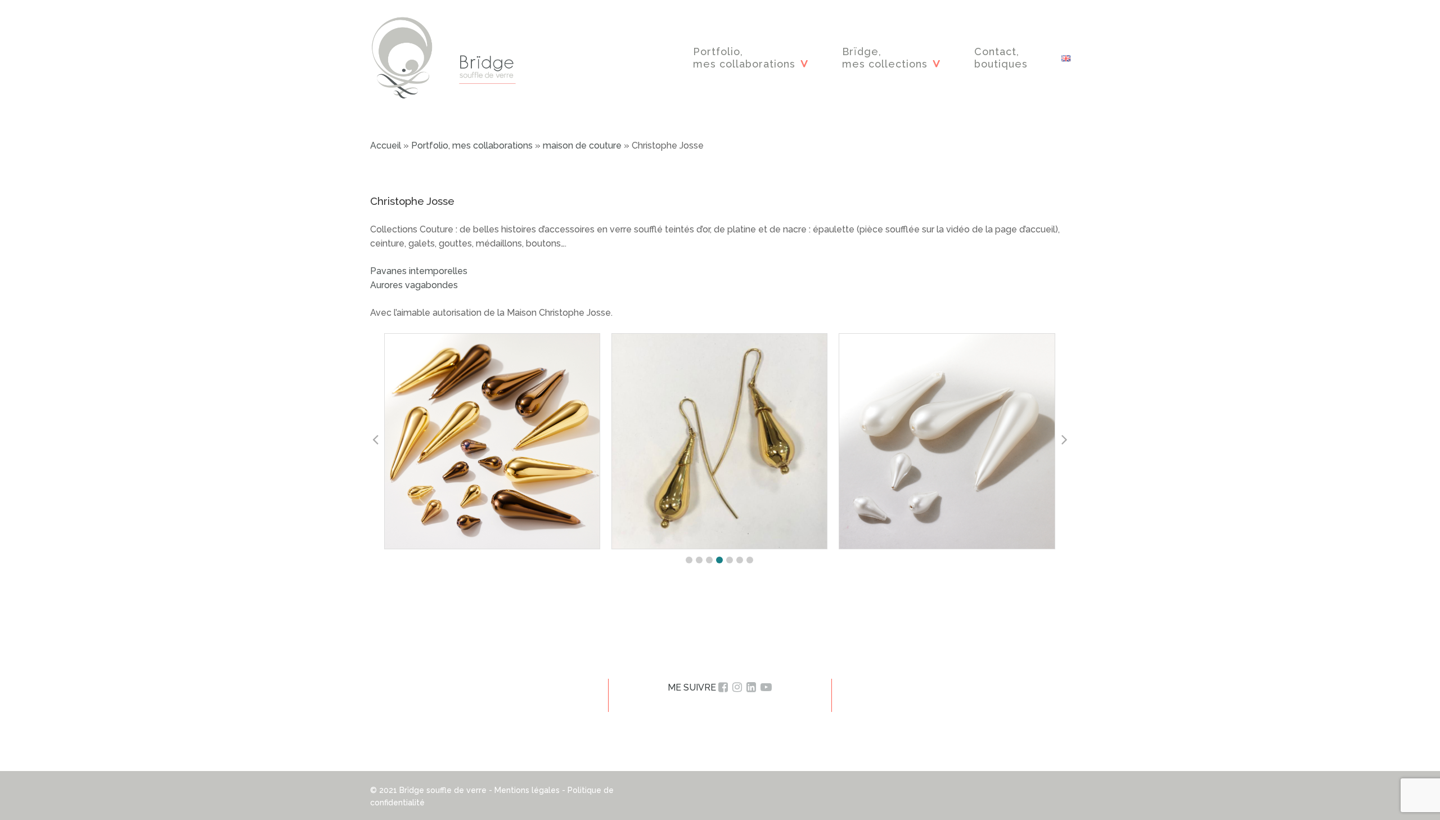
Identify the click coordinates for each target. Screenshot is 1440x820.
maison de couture (582, 145)
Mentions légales (527, 790)
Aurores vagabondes (415, 285)
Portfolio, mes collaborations (472, 145)
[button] (689, 560)
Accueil (385, 145)
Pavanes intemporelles (418, 271)
